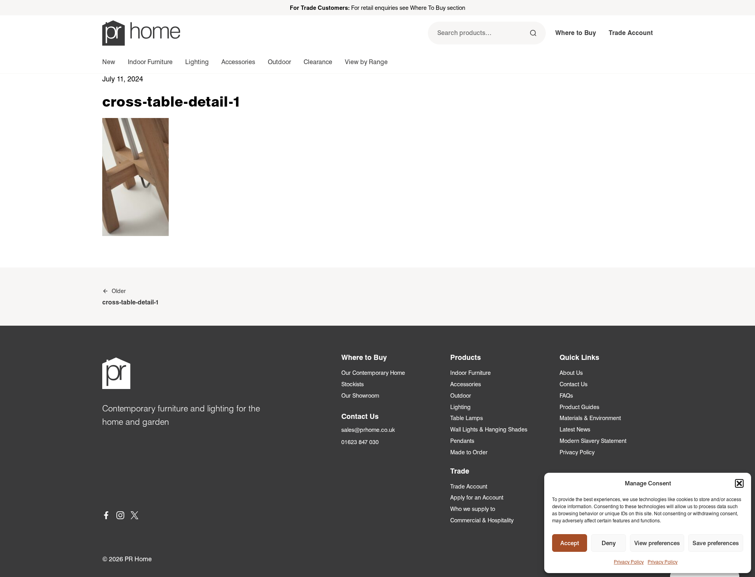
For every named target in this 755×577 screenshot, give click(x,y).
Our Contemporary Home (373, 372)
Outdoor (279, 62)
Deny (609, 543)
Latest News (575, 429)
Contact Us (573, 384)
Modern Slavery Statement (593, 440)
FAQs (566, 395)
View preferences (657, 543)
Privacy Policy (629, 562)
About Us (571, 372)
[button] (739, 483)
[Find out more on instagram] (120, 516)
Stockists (352, 384)
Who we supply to (472, 508)
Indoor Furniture (150, 62)
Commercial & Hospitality (482, 520)
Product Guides (579, 407)
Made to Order (469, 452)
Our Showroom (360, 395)
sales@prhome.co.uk (368, 429)
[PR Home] (141, 33)
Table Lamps (466, 418)
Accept (569, 543)
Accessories (238, 62)
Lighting (197, 62)
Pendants (462, 440)
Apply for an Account (476, 497)
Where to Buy (575, 33)
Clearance (318, 62)
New (108, 62)
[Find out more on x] (134, 516)
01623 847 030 (360, 442)
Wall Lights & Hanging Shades (488, 429)
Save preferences (715, 543)
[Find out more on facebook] (106, 516)
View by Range (366, 62)
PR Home (138, 559)
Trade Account (631, 33)
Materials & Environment (590, 418)
